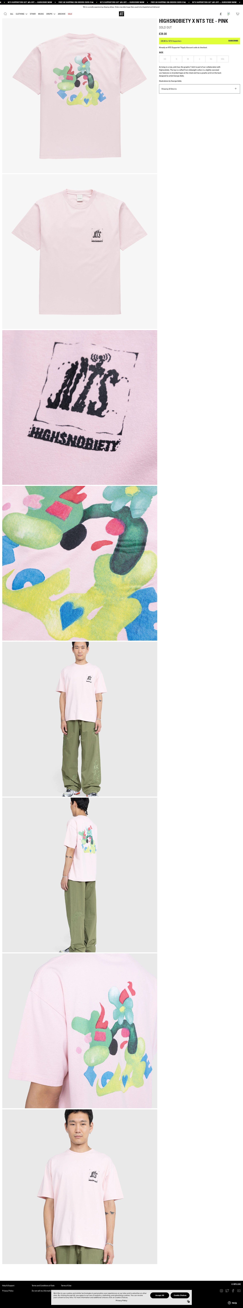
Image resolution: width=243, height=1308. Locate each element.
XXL (222, 59)
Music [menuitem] (41, 13)
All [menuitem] (11, 13)
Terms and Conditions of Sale (43, 1285)
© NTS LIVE (236, 1284)
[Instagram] (221, 1291)
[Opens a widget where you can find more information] (232, 1303)
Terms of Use (66, 1285)
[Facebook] (233, 1291)
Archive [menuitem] (61, 13)
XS (165, 59)
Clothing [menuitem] (20, 13)
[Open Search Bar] (5, 14)
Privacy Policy (7, 1290)
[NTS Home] (121, 13)
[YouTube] (239, 1291)
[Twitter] (227, 1291)
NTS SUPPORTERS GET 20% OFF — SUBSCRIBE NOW (30, 2)
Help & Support (8, 1285)
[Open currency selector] (221, 14)
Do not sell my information (42, 1290)
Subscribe (233, 41)
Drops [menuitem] (49, 13)
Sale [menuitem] (70, 13)
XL (211, 59)
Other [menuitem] (33, 13)
